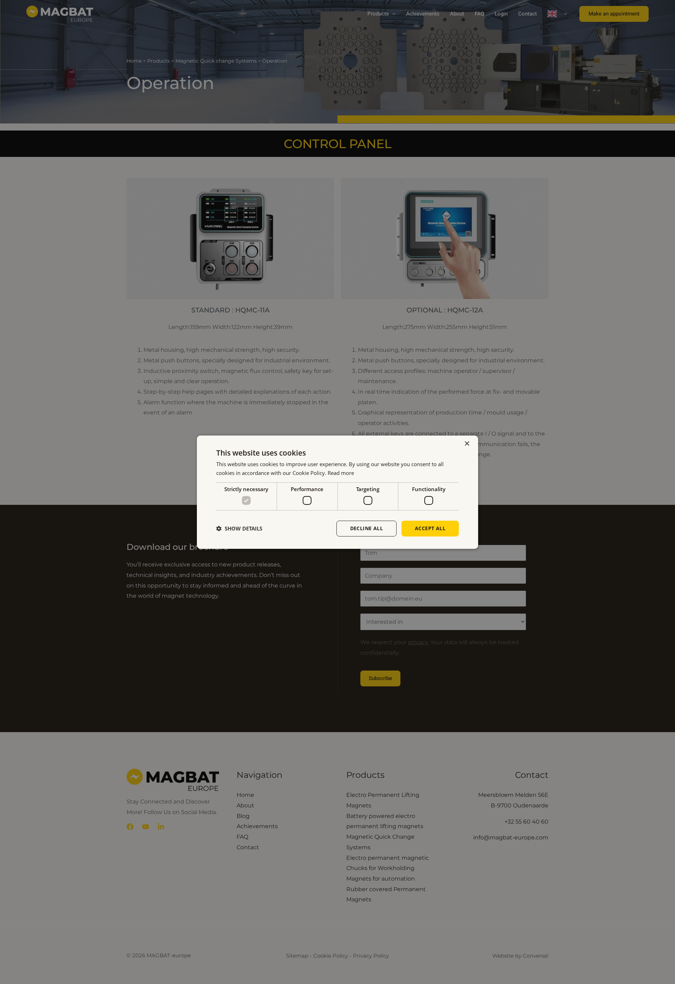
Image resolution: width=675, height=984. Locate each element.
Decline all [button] (366, 528)
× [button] (466, 443)
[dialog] (337, 492)
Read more (341, 472)
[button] (239, 528)
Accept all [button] (430, 528)
